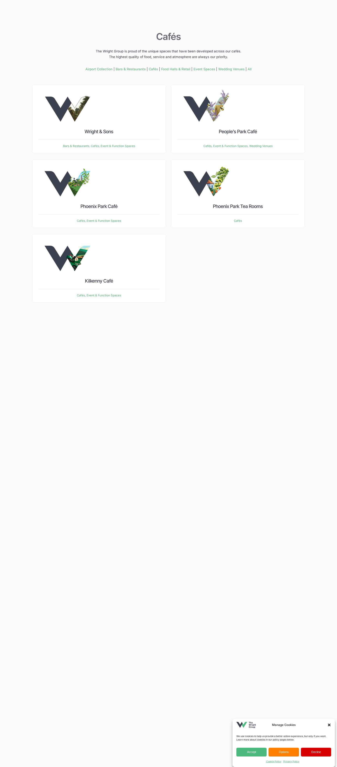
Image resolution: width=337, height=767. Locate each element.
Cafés (153, 69)
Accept (251, 752)
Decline (316, 752)
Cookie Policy (273, 761)
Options (284, 752)
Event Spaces (204, 69)
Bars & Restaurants (131, 69)
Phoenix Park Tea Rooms (238, 206)
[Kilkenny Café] (67, 237)
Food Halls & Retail (175, 69)
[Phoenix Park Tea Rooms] (206, 163)
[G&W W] (67, 88)
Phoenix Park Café (99, 206)
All (250, 69)
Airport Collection (99, 69)
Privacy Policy (291, 761)
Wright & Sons (99, 131)
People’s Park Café (238, 131)
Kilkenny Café (99, 281)
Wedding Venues (231, 69)
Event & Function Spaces (118, 146)
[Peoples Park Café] (206, 88)
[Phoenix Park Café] (67, 163)
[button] (329, 725)
